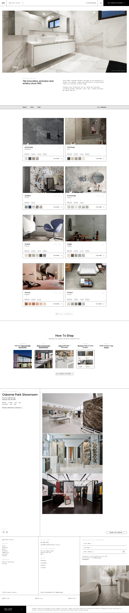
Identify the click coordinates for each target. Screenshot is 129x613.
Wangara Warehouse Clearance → (12, 407)
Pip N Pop (48, 592)
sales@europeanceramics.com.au (50, 544)
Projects (5, 550)
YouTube (43, 565)
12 (65, 313)
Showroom (5, 547)
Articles (5, 554)
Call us (60, 346)
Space (25, 107)
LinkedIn (43, 567)
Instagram (44, 562)
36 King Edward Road (8, 397)
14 (70, 313)
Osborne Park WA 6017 (9, 399)
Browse (81, 346)
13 (67, 313)
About (4, 549)
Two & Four (59, 592)
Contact (4, 555)
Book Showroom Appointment (115, 2)
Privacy (4, 563)
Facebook (43, 560)
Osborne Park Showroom (116, 532)
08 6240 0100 (45, 542)
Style (32, 107)
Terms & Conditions (8, 562)
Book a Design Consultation (8, 609)
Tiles (4, 545)
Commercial (5, 552)
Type (38, 107)
